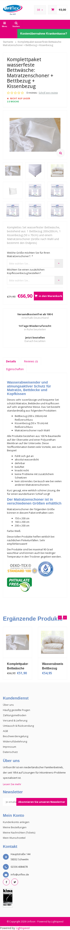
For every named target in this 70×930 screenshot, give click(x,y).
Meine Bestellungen (14, 827)
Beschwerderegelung (15, 736)
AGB (5, 731)
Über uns (8, 704)
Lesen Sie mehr (12, 784)
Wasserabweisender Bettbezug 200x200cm (23, 666)
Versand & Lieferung (15, 720)
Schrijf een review (48, 92)
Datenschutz (10, 752)
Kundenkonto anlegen (16, 822)
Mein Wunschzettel (14, 838)
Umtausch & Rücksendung (18, 725)
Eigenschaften (15, 369)
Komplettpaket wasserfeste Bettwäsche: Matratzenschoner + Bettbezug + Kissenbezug (32, 43)
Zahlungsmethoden (14, 715)
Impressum (9, 746)
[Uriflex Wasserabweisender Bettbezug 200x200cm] (23, 642)
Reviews (31, 361)
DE (39, 9)
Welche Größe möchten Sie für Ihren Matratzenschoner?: (28, 254)
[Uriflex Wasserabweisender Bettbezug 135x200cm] (58, 642)
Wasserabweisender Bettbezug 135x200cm (58, 666)
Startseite (8, 41)
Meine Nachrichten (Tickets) (19, 832)
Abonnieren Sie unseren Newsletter (41, 802)
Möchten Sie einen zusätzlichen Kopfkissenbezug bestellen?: (26, 271)
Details (11, 361)
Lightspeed (57, 921)
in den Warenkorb (50, 296)
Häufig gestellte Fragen (16, 710)
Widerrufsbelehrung (15, 741)
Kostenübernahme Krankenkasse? (43, 33)
